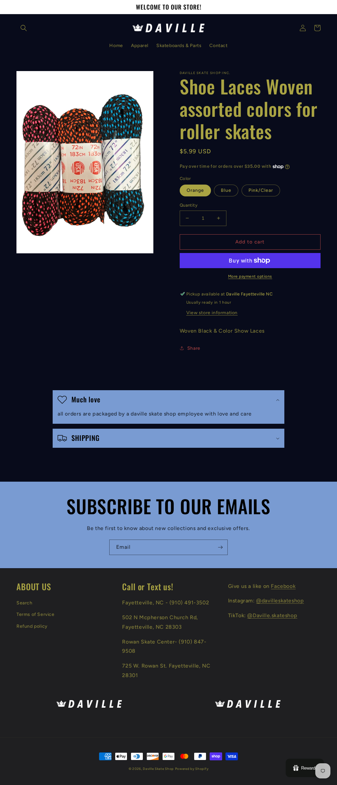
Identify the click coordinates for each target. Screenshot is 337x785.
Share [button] (193, 348)
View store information (212, 313)
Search (24, 603)
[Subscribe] (220, 547)
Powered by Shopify (192, 769)
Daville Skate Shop (158, 769)
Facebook (283, 586)
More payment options (250, 276)
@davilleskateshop (280, 600)
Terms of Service (35, 614)
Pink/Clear (260, 190)
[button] (23, 28)
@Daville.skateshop (272, 615)
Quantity (188, 205)
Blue (226, 190)
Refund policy (32, 626)
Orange (195, 190)
